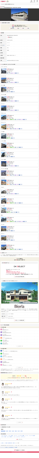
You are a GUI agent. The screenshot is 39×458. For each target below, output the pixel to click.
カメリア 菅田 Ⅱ (9, 436)
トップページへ (20, 439)
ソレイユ (26, 435)
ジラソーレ (15, 435)
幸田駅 (28, 28)
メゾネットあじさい (4, 435)
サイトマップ (2, 447)
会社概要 (16, 447)
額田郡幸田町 (12, 28)
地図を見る (10, 37)
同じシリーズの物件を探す (20, 320)
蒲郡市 (18, 28)
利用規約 (6, 447)
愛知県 (2, 429)
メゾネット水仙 (3, 436)
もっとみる (19, 367)
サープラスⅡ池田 (21, 435)
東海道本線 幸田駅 (10, 60)
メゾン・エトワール (17, 436)
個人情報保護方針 (11, 447)
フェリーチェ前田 (32, 435)
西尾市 (23, 28)
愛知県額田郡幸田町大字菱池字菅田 (12, 35)
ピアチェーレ (23, 436)
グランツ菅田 (10, 435)
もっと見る (19, 422)
